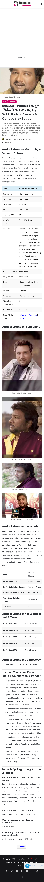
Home (6, 97)
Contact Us (22, 866)
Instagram (23, 315)
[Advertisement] (22, 34)
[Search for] (41, 4)
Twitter (22, 318)
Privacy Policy (33, 862)
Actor (19, 97)
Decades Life (37, 859)
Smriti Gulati (8, 139)
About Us (9, 862)
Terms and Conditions (20, 862)
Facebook (33, 315)
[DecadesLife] (22, 3)
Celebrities (12, 97)
